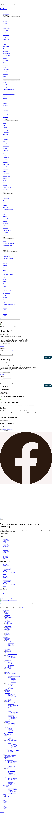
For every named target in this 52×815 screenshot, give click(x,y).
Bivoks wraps (6, 146)
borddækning (8, 734)
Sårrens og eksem (6, 283)
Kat (3, 288)
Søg (1, 4)
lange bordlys (11, 739)
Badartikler (5, 84)
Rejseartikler (5, 166)
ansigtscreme (11, 643)
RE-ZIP (4, 574)
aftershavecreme (11, 641)
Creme (4, 25)
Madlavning (5, 130)
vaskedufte (10, 732)
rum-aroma (7, 749)
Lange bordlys (6, 207)
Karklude (5, 127)
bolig (4, 733)
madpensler (10, 695)
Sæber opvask (6, 164)
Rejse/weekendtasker (7, 245)
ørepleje (10, 767)
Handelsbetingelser (7, 569)
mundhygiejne (8, 655)
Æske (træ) (5, 103)
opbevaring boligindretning (11, 740)
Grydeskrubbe (6, 157)
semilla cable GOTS (12, 791)
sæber (6, 661)
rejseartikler (7, 719)
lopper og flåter (11, 762)
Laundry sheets (8, 627)
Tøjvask (4, 180)
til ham (6, 795)
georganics (7, 621)
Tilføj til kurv (48, 357)
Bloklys (4, 202)
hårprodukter (11, 665)
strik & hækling (6, 546)
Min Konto (5, 571)
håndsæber (10, 663)
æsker (9, 677)
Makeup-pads (6, 48)
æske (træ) (13, 680)
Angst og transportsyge (8, 258)
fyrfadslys (10, 738)
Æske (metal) (5, 105)
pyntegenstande (8, 747)
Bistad (6, 616)
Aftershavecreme (6, 28)
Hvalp (4, 272)
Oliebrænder (5, 232)
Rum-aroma (5, 228)
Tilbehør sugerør (6, 176)
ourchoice (7, 630)
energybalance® (8, 619)
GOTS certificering (7, 567)
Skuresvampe (5, 162)
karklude (7, 691)
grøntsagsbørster (11, 694)
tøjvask (6, 727)
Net (3, 153)
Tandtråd (4, 58)
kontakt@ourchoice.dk (8, 429)
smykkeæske (13, 679)
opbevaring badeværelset (10, 673)
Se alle (4, 18)
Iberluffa (7, 622)
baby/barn (7, 638)
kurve (9, 674)
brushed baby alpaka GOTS (14, 789)
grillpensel (13, 697)
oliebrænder (10, 751)
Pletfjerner (5, 182)
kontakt (4, 309)
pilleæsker (13, 678)
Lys (3, 200)
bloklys (9, 736)
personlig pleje (6, 545)
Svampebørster (6, 178)
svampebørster (8, 726)
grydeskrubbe (11, 710)
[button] (4, 533)
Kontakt (4, 570)
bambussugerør (11, 723)
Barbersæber (5, 65)
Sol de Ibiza (7, 634)
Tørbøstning (5, 74)
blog (4, 306)
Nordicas (7, 628)
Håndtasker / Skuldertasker (8, 243)
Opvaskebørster (6, 159)
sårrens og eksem (11, 766)
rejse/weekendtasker (9, 756)
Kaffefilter (5, 125)
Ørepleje (4, 270)
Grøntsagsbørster (6, 132)
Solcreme (5, 37)
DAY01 (24, 607)
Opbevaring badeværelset (8, 89)
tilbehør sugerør (11, 724)
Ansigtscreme (6, 32)
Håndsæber (5, 67)
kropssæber (10, 666)
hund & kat (5, 542)
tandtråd (10, 658)
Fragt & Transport (6, 565)
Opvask (4, 155)
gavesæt (4, 541)
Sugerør (4, 171)
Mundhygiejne (6, 51)
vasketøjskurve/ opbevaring (14, 676)
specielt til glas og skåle (16, 713)
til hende (7, 796)
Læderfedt (5, 141)
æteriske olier (11, 648)
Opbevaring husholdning (8, 143)
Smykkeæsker (6, 100)
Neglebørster (5, 60)
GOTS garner (8, 786)
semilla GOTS (11, 790)
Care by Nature (8, 617)
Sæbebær (5, 185)
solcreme (10, 646)
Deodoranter (5, 42)
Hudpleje (5, 44)
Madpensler (5, 134)
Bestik (4, 136)
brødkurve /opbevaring (13, 705)
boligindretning (6, 540)
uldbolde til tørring (12, 730)
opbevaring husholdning (10, 702)
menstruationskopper (12, 654)
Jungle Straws (8, 626)
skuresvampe (11, 715)
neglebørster (8, 651)
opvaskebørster (11, 711)
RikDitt (7, 633)
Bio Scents (7, 615)
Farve (1, 350)
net (8, 707)
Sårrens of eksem (6, 267)
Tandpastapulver (6, 53)
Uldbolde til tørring (7, 187)
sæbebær (10, 729)
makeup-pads (8, 650)
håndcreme (10, 644)
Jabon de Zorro (8, 623)
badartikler (7, 671)
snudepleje (10, 765)
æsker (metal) (14, 745)
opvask (6, 708)
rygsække (7, 757)
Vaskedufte (5, 189)
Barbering (5, 23)
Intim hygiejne (6, 46)
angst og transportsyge (13, 761)
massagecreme (11, 645)
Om (3, 310)
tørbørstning (8, 667)
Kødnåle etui (5, 150)
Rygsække (5, 247)
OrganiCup (7, 629)
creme (6, 640)
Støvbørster (5, 169)
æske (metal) (13, 682)
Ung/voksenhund (6, 256)
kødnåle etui (10, 706)
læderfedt (7, 701)
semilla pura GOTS (12, 793)
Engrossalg (5, 564)
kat (6, 777)
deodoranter (7, 649)
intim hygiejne (8, 652)
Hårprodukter (5, 69)
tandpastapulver (11, 656)
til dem (6, 797)
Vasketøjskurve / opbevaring (9, 94)
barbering (7, 639)
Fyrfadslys (5, 205)
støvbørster (7, 721)
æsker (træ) (13, 746)
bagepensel (13, 696)
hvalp (6, 768)
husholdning (5, 544)
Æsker (4, 96)
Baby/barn (5, 21)
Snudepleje (5, 265)
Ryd (12, 350)
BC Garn (7, 613)
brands (4, 611)
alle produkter (6, 610)
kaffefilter (7, 690)
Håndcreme (5, 30)
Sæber (4, 62)
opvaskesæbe (14, 717)
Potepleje (5, 263)
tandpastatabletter (12, 657)
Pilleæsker (5, 98)
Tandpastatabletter (6, 55)
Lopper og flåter (6, 260)
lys (6, 735)
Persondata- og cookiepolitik (9, 572)
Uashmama (7, 635)
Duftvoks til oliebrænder (8, 230)
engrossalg (5, 308)
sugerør (7, 722)
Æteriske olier (6, 39)
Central (7, 618)
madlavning (7, 693)
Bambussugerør (6, 173)
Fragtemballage (6, 566)
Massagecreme (6, 35)
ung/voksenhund (9, 760)
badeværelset (5, 539)
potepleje (10, 763)
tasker (4, 547)
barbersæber (10, 662)
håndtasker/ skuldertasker (10, 755)
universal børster (14, 712)
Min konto (3, 9)
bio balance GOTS (12, 788)
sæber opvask (11, 716)
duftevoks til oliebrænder (13, 750)
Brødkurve (5, 148)
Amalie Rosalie (8, 612)
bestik (9, 699)
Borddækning (6, 198)
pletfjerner (10, 728)
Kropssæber (5, 71)
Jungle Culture (8, 624)
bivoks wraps (11, 704)
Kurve (4, 91)
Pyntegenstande (6, 225)
